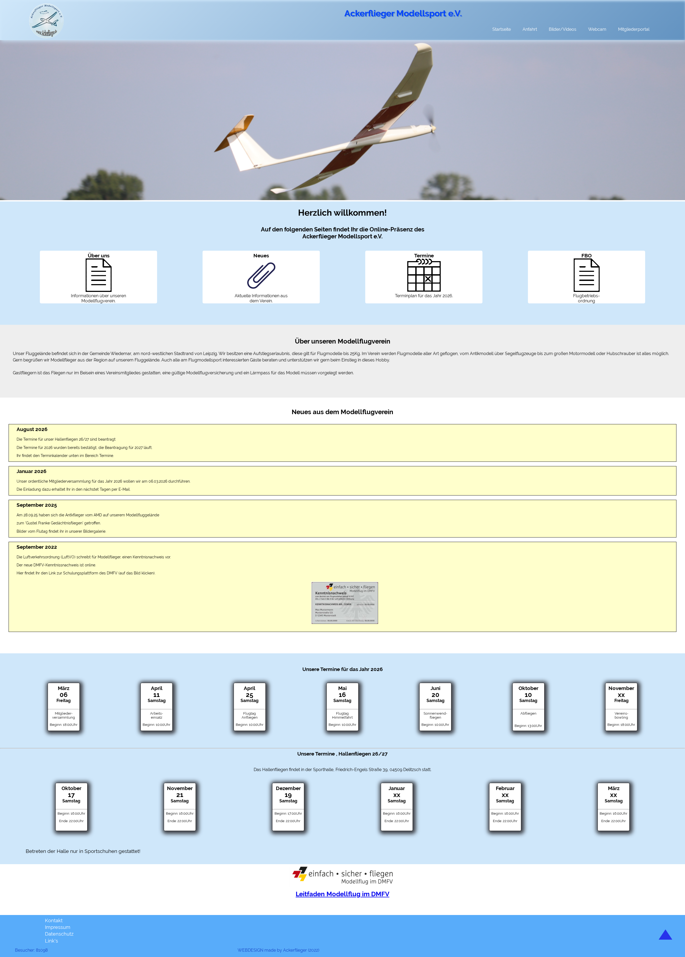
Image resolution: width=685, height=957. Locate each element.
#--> (323, 950)
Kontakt (54, 920)
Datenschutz (59, 934)
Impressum (57, 927)
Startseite (501, 29)
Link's (51, 941)
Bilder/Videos (562, 29)
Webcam (597, 29)
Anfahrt (530, 29)
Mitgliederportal (633, 29)
